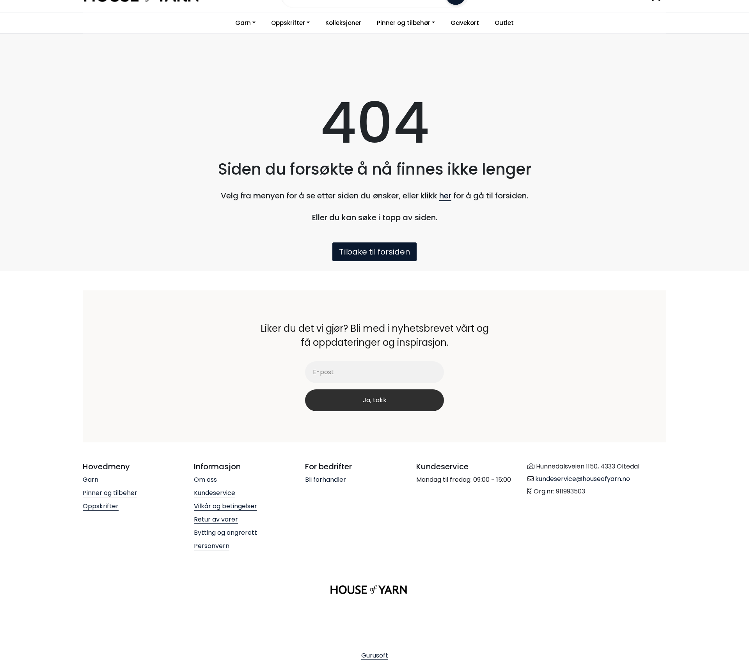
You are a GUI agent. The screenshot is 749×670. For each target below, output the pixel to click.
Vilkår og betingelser (225, 506)
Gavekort (465, 23)
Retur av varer (216, 519)
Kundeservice (214, 492)
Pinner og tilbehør (403, 23)
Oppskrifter (288, 23)
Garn (243, 23)
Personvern (211, 545)
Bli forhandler (325, 479)
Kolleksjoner (343, 23)
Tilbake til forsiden (374, 251)
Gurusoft (374, 655)
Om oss (205, 479)
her (445, 195)
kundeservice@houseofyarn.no (582, 478)
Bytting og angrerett (225, 532)
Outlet (504, 23)
